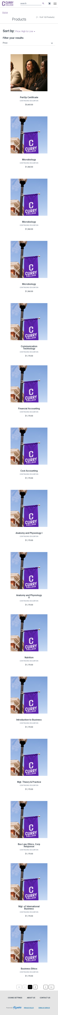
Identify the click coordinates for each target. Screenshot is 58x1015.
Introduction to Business (29, 719)
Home (5, 12)
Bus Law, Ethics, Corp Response (29, 845)
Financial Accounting (29, 408)
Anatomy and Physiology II (29, 596)
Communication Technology (29, 347)
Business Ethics (29, 968)
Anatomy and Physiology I (29, 533)
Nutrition (29, 657)
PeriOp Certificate (29, 97)
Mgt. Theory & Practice (29, 782)
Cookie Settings (15, 998)
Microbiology (29, 159)
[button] (28, 43)
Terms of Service (44, 1007)
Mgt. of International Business (29, 907)
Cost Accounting (29, 470)
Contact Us (45, 998)
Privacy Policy (29, 1007)
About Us (31, 998)
